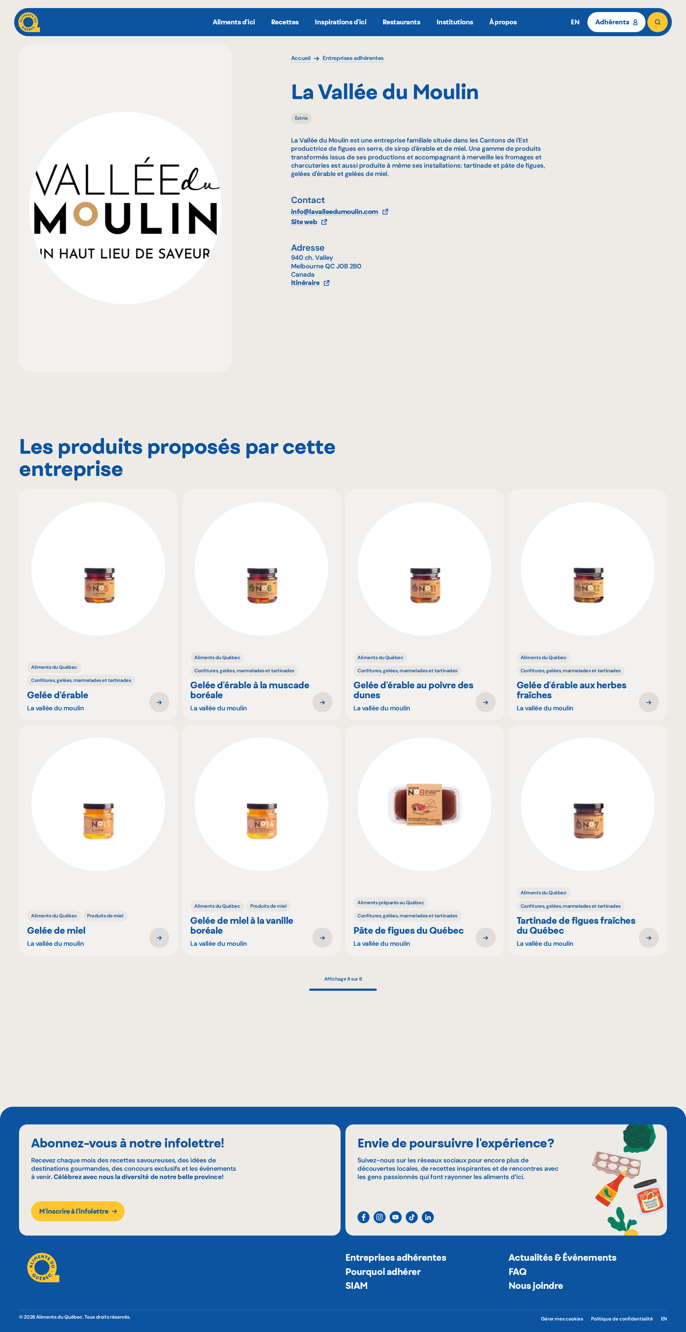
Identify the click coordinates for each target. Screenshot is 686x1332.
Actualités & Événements (563, 1257)
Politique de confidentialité (622, 1319)
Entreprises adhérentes (395, 1257)
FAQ (518, 1271)
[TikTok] (412, 1217)
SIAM (356, 1285)
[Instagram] (380, 1217)
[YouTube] (396, 1217)
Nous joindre (536, 1285)
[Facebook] (363, 1217)
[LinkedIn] (428, 1217)
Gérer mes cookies (562, 1319)
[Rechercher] (657, 22)
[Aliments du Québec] (29, 22)
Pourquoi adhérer (382, 1271)
